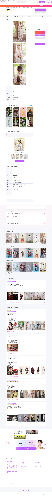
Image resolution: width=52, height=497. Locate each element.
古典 (13, 93)
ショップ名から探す (27, 4)
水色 (9, 466)
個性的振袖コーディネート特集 (25, 463)
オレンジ (15, 465)
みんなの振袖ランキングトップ (11, 462)
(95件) (11, 10)
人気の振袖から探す (16, 4)
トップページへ (50, 0)
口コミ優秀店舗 (23, 467)
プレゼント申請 (30, 2)
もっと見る (31, 105)
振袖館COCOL (37, 462)
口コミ (29, 16)
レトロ (11, 472)
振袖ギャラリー (28, 7)
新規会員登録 (42, 2)
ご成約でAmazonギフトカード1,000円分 (11, 281)
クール (16, 471)
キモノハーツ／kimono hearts (39, 463)
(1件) (13, 385)
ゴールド (8, 467)
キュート (13, 471)
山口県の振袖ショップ (15, 7)
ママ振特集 (22, 462)
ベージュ (10, 465)
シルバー (11, 467)
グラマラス (8, 472)
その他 (7, 468)
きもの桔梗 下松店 (25, 7)
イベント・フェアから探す (35, 4)
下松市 (16, 175)
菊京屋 (36, 467)
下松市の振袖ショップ (20, 7)
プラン (22, 16)
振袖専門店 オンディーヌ (38, 466)
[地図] (18, 288)
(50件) (11, 408)
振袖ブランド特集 (23, 466)
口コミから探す (22, 4)
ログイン (49, 2)
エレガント (9, 471)
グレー (13, 467)
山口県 (14, 175)
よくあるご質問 (36, 2)
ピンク (13, 465)
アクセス (43, 16)
